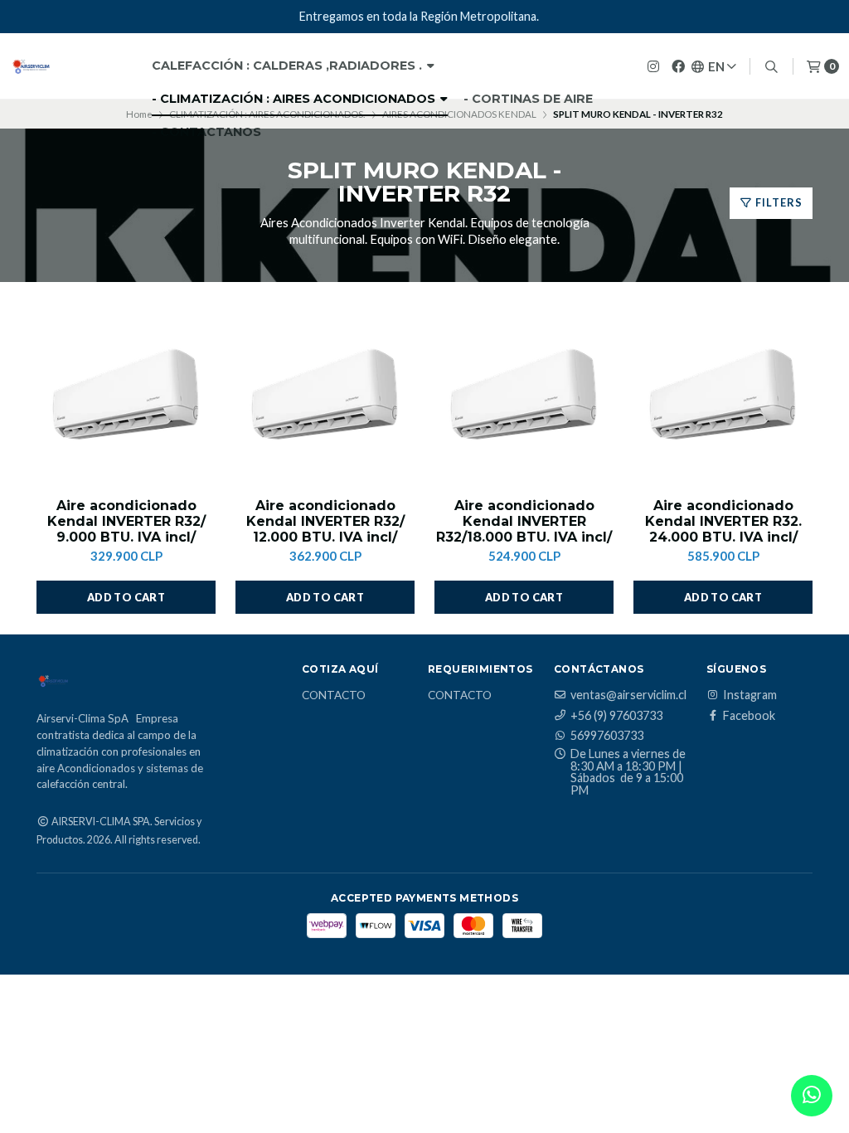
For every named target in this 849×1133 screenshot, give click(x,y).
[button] (126, 597)
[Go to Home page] (30, 66)
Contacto (334, 696)
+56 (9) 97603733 (616, 716)
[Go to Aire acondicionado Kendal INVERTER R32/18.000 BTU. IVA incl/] (524, 398)
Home (139, 114)
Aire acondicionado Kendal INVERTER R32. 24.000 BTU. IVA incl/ (723, 521)
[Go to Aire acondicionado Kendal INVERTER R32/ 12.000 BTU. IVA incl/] (325, 398)
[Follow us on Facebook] (678, 66)
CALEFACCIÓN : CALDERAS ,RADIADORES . (288, 65)
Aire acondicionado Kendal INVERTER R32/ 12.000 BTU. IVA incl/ (325, 521)
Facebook (749, 716)
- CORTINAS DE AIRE (528, 98)
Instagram (750, 695)
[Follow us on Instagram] (653, 66)
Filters (778, 202)
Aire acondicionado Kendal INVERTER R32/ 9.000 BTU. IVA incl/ (126, 521)
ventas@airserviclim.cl (628, 695)
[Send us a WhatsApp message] (811, 1095)
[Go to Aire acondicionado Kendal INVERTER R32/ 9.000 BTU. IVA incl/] (126, 398)
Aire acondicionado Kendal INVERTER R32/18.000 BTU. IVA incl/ (524, 521)
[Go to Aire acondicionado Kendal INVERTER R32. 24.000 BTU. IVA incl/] (723, 398)
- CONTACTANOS (206, 131)
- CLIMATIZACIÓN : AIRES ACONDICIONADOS (295, 98)
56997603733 (606, 736)
